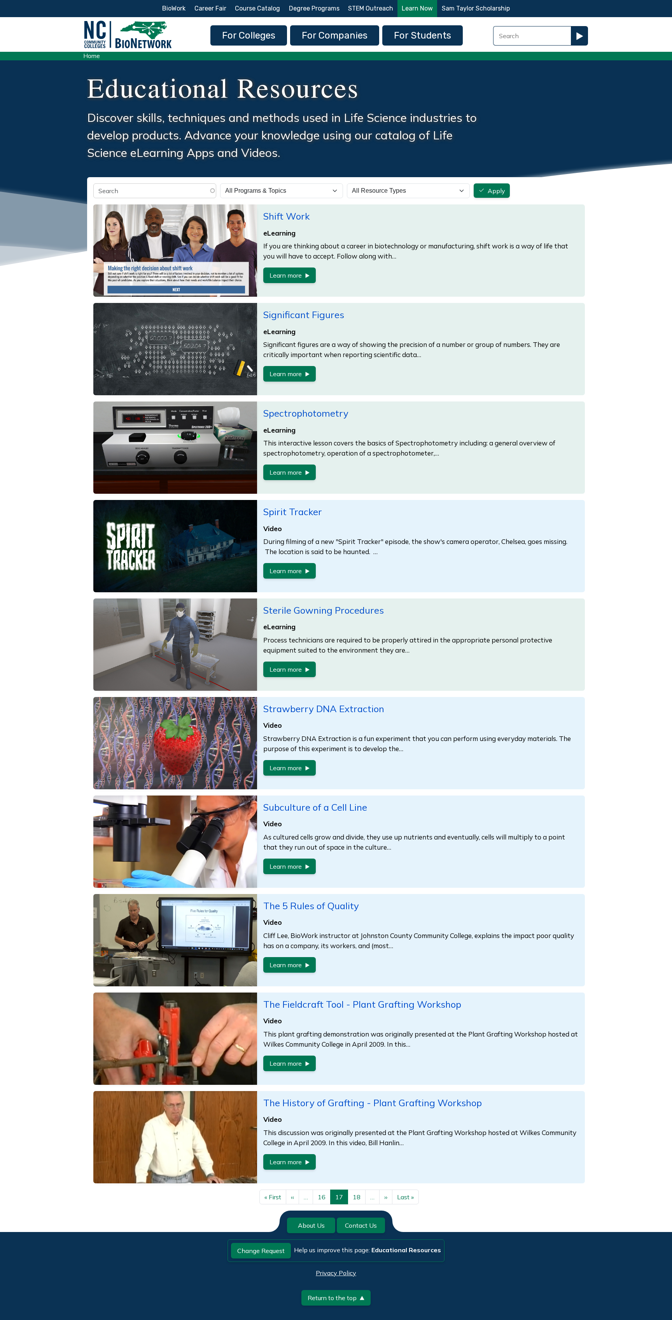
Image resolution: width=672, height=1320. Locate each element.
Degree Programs (314, 8)
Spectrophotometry (305, 413)
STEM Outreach (370, 8)
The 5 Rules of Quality (311, 906)
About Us (311, 1225)
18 (356, 1197)
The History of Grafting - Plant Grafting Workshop (372, 1103)
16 (322, 1197)
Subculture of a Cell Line (315, 807)
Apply (496, 191)
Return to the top (332, 1298)
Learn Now (417, 8)
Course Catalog (257, 8)
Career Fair (210, 8)
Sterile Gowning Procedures (323, 610)
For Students (422, 35)
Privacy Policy (336, 1273)
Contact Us (361, 1225)
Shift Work (286, 216)
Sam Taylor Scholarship (476, 8)
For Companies (335, 35)
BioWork (174, 8)
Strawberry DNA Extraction (323, 709)
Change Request (261, 1251)
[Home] (128, 23)
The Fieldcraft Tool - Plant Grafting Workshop (362, 1004)
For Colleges (248, 35)
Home (91, 56)
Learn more (286, 275)
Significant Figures (303, 314)
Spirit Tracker (292, 511)
